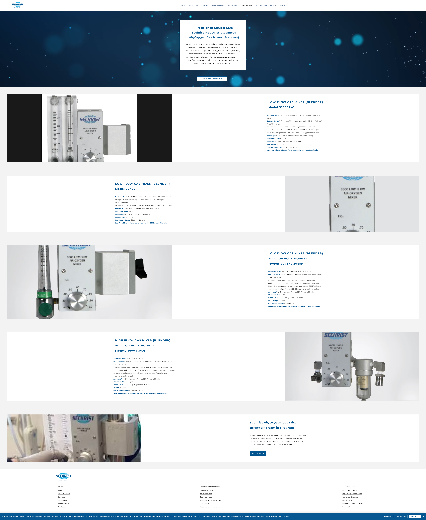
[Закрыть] (423, 516)
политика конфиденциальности (277, 516)
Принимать (415, 516)
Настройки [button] (387, 516)
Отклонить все (400, 516)
